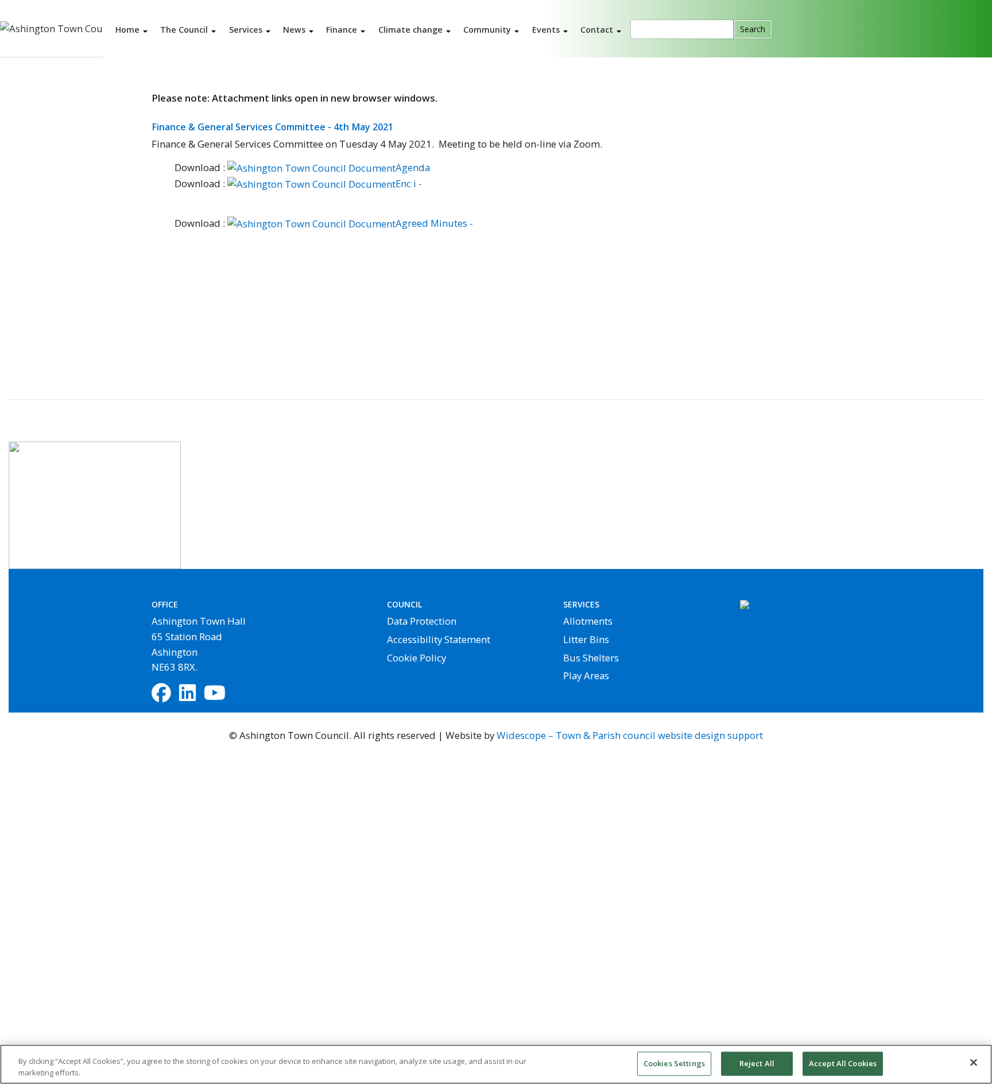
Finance (342, 29)
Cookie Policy (416, 657)
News (295, 29)
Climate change (411, 29)
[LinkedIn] (187, 693)
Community (488, 29)
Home (128, 29)
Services (247, 29)
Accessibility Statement (438, 639)
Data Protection (421, 621)
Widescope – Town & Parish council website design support (630, 735)
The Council (185, 29)
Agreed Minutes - (434, 223)
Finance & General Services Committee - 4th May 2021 (272, 127)
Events (547, 29)
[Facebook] (161, 693)
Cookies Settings (674, 1063)
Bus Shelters (591, 657)
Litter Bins (586, 639)
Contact (597, 29)
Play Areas (586, 675)
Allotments (588, 621)
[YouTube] (215, 693)
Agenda (413, 167)
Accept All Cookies (843, 1063)
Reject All (756, 1063)
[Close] (973, 1062)
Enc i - (409, 183)
